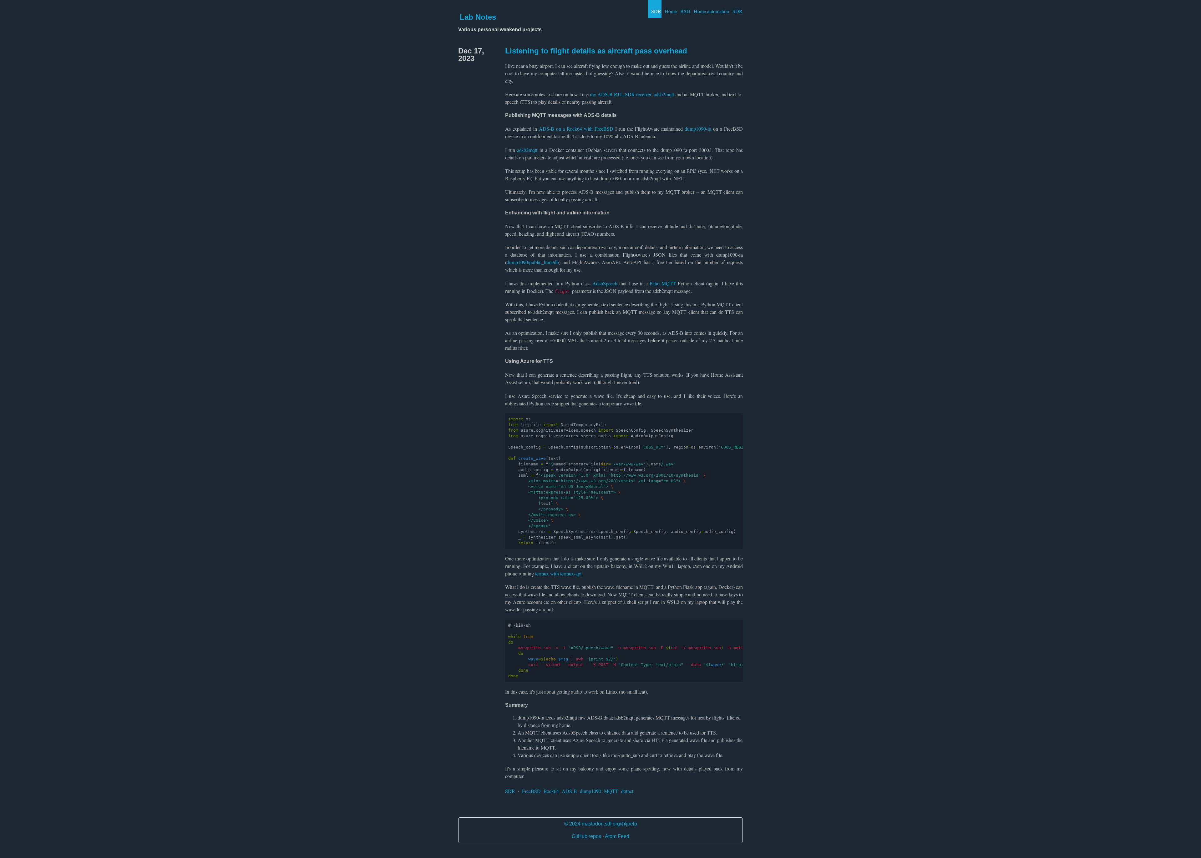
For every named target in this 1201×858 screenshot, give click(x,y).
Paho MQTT (663, 283)
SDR (656, 11)
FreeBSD (531, 791)
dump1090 (590, 791)
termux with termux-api (558, 573)
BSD (685, 11)
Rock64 (551, 791)
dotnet (627, 791)
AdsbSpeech (604, 283)
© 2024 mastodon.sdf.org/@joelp (600, 823)
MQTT (611, 791)
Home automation (711, 11)
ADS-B (569, 791)
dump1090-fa (698, 128)
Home (671, 11)
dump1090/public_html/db (533, 262)
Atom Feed (617, 836)
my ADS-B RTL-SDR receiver (620, 94)
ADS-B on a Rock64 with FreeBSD (576, 128)
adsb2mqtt (664, 94)
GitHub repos (586, 836)
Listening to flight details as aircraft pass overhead (596, 51)
